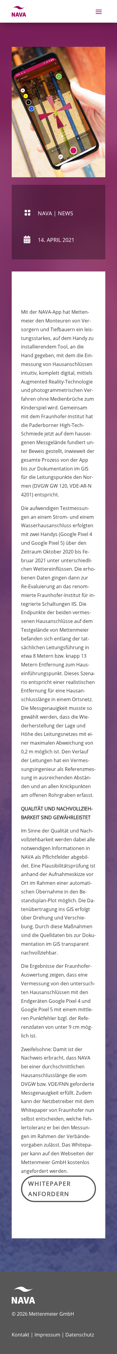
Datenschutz (79, 1334)
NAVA (45, 213)
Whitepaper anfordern (49, 1188)
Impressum (47, 1334)
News (65, 213)
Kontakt (20, 1334)
